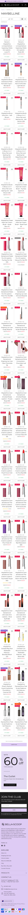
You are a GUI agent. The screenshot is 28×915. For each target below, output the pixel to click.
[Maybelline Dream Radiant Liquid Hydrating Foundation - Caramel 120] (7, 674)
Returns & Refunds (6, 860)
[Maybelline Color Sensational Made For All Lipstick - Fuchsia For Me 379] (7, 244)
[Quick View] (12, 26)
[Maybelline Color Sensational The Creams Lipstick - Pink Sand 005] (7, 490)
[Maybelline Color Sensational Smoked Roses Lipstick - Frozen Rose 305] (7, 382)
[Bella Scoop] (12, 5)
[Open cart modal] (25, 5)
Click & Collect (5, 858)
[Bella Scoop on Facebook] (2, 846)
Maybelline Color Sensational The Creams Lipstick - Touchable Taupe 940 (7, 576)
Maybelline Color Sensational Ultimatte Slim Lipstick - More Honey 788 (21, 615)
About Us (3, 853)
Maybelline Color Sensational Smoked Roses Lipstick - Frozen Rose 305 (7, 397)
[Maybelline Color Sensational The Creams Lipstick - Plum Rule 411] (7, 526)
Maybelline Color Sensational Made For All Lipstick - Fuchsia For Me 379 (7, 258)
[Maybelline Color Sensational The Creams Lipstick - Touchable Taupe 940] (7, 562)
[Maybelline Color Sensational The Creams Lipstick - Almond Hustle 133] (7, 418)
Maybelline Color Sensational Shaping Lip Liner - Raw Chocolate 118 (7, 361)
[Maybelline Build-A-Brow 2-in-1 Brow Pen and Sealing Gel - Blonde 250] (7, 138)
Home (2, 9)
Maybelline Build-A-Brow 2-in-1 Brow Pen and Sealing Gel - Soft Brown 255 (7, 189)
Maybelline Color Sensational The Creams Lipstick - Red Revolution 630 (21, 541)
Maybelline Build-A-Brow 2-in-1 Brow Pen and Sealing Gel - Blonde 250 (7, 153)
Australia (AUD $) (8, 901)
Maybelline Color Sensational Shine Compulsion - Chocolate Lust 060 (21, 361)
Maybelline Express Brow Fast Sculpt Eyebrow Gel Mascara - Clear (7, 724)
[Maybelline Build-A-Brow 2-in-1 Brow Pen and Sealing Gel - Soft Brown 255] (7, 174)
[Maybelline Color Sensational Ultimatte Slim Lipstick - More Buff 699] (7, 600)
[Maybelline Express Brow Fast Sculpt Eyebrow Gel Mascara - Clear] (7, 709)
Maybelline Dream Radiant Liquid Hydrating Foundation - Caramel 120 (7, 688)
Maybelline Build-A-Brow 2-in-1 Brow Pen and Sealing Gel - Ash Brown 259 (21, 117)
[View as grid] (22, 19)
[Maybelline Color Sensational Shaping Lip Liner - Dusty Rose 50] (7, 313)
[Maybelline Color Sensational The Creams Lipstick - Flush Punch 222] (7, 456)
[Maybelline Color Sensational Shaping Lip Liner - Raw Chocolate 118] (7, 347)
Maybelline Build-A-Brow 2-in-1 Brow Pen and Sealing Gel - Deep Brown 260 (21, 153)
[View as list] (25, 19)
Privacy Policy (20, 903)
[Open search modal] (22, 5)
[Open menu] (2, 5)
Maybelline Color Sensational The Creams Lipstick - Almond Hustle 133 (7, 432)
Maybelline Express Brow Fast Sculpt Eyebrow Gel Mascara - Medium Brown (21, 724)
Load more (14, 744)
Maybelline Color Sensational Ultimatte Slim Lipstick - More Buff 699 (7, 615)
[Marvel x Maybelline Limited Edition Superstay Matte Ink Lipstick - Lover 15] (7, 31)
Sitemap (12, 905)
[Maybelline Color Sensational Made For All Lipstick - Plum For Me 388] (7, 279)
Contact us (11, 880)
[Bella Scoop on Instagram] (4, 846)
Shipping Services (6, 855)
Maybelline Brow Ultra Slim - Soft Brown (7, 115)
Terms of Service (5, 905)
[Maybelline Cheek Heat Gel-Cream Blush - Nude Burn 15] (7, 210)
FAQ (2, 863)
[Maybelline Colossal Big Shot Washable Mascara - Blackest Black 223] (7, 636)
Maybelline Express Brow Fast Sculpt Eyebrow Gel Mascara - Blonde (21, 688)
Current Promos (5, 868)
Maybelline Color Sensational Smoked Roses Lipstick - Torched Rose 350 (21, 397)
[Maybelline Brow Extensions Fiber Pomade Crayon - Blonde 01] (7, 69)
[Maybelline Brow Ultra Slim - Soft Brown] (7, 103)
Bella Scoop (13, 903)
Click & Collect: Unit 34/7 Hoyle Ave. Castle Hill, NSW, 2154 (9, 893)
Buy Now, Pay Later (6, 866)
